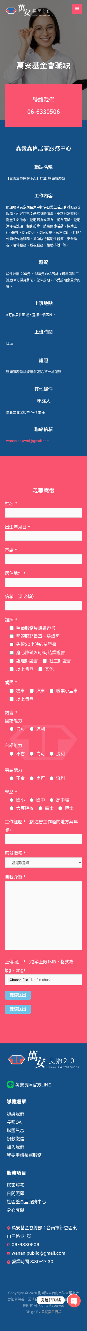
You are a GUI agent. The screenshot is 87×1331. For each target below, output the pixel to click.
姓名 (11, 503)
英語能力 (13, 770)
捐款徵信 (15, 1138)
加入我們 (15, 1147)
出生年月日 (17, 526)
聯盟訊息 (15, 1130)
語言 (11, 712)
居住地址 (15, 573)
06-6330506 (43, 111)
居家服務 (15, 1185)
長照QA (14, 1122)
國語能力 (13, 720)
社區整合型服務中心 (26, 1201)
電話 (11, 550)
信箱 (20, 596)
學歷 (11, 791)
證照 (11, 619)
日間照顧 (15, 1193)
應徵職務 (15, 853)
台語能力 (13, 745)
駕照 (11, 682)
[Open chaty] (73, 1300)
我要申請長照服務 (24, 1155)
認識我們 (15, 1114)
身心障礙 (15, 1210)
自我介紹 (15, 877)
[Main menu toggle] (77, 9)
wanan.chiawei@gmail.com (27, 441)
